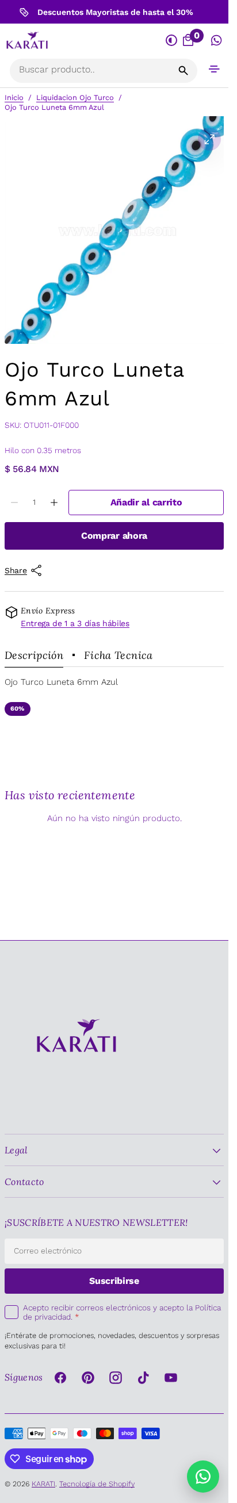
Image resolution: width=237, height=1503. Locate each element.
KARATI (43, 1483)
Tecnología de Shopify (97, 1483)
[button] (214, 68)
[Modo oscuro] (172, 41)
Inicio (14, 97)
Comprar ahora (114, 535)
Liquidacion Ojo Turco (75, 97)
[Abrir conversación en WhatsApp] (216, 41)
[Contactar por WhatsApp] (203, 1476)
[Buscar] (183, 70)
